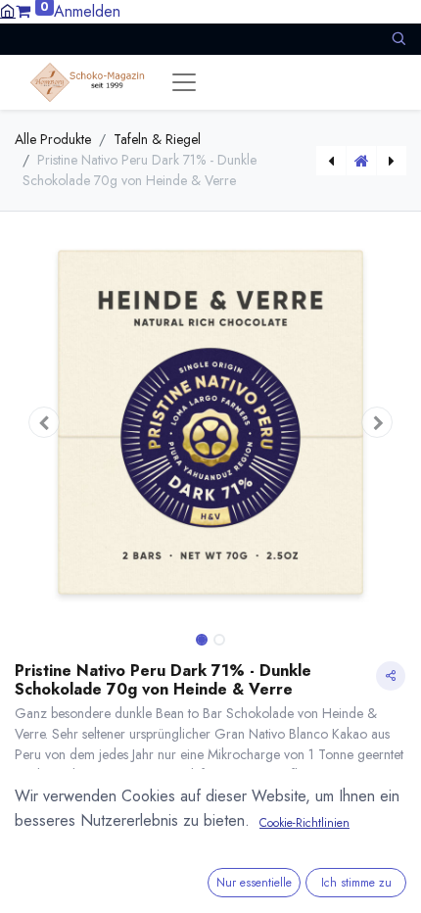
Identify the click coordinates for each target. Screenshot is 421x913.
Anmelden (87, 11)
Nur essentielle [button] (254, 882)
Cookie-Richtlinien (304, 823)
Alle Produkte (53, 139)
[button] (398, 38)
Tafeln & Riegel (157, 139)
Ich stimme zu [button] (356, 882)
